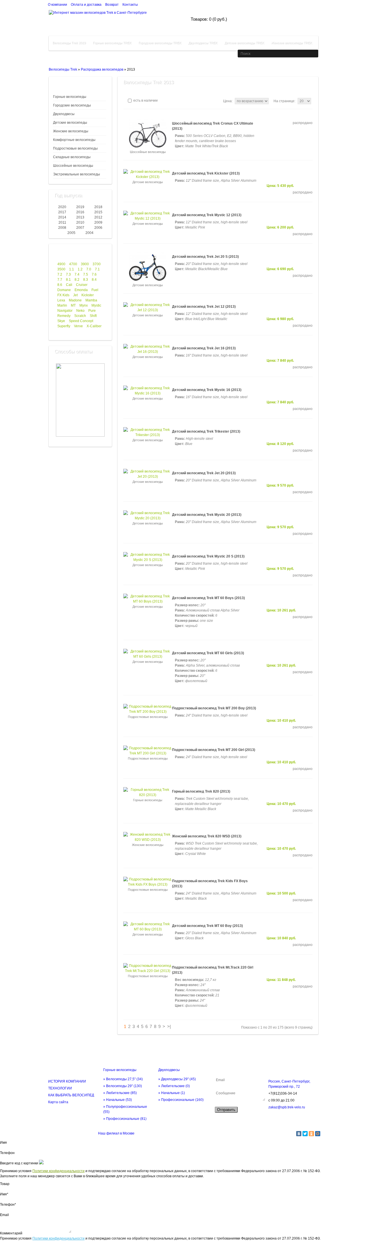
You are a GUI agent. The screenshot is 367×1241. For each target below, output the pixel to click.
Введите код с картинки (19, 1163)
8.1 (68, 280)
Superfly (63, 326)
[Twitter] (305, 1133)
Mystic (96, 305)
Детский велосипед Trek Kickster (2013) (206, 173)
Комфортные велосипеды (74, 140)
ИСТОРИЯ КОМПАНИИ (67, 1081)
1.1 (71, 269)
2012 (98, 217)
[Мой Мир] (317, 1133)
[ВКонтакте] (298, 1133)
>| (169, 1026)
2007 (80, 228)
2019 (80, 207)
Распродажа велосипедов (102, 69)
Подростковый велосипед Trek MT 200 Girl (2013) (213, 750)
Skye (61, 321)
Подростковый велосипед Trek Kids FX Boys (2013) (210, 883)
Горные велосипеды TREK (112, 42)
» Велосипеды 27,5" (123, 1079)
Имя (3, 1143)
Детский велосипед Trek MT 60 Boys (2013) (208, 598)
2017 (62, 212)
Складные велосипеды (72, 157)
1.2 (80, 269)
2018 (98, 207)
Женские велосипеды (70, 131)
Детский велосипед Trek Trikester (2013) (206, 431)
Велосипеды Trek (63, 69)
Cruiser (81, 285)
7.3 (68, 274)
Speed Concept (81, 321)
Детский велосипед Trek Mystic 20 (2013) (206, 515)
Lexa (61, 300)
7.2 (59, 274)
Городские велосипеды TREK (159, 42)
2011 (62, 222)
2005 (71, 233)
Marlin (62, 305)
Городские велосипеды (72, 105)
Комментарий (11, 1233)
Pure (92, 311)
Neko (80, 311)
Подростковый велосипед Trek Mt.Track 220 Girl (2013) (212, 970)
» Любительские (120, 1093)
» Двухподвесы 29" (177, 1079)
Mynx (83, 305)
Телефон (7, 1153)
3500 (61, 269)
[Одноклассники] (311, 1133)
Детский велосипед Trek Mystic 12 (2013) (206, 215)
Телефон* (8, 1205)
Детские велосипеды (70, 123)
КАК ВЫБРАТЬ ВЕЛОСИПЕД (71, 1095)
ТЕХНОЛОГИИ (60, 1088)
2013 (80, 217)
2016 (80, 212)
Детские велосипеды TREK (244, 42)
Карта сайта (58, 1102)
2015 (98, 212)
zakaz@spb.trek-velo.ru (286, 1107)
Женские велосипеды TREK (291, 42)
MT (73, 305)
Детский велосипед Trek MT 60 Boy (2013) (207, 926)
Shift (93, 316)
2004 (89, 233)
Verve (78, 326)
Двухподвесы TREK (202, 42)
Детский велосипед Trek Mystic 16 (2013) (206, 390)
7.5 (85, 274)
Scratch (80, 316)
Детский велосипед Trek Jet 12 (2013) (204, 307)
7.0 (88, 269)
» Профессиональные (125, 1119)
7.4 (77, 274)
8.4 (94, 280)
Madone (75, 300)
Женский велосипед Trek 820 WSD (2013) (206, 836)
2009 (98, 222)
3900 (85, 264)
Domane (64, 290)
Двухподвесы (64, 114)
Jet (75, 295)
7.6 (94, 274)
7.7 (59, 280)
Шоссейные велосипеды (73, 166)
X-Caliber (94, 326)
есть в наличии (145, 100)
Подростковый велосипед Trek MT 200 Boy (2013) (214, 708)
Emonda (81, 290)
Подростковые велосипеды (75, 148)
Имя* (4, 1194)
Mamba (91, 300)
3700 (97, 264)
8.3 (85, 280)
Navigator (65, 311)
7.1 (97, 269)
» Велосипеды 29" (122, 1086)
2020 (62, 207)
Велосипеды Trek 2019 (69, 42)
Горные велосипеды (69, 97)
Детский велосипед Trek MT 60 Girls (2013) (208, 653)
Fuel (94, 290)
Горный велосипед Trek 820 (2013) (201, 791)
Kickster (87, 295)
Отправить (226, 1110)
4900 (61, 264)
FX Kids (63, 295)
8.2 (77, 280)
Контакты (130, 5)
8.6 (59, 285)
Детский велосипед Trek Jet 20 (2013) (204, 473)
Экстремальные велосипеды (76, 174)
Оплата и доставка (86, 5)
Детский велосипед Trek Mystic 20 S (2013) (208, 556)
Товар (4, 1184)
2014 (62, 217)
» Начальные (117, 1100)
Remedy (64, 316)
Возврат (112, 5)
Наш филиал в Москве (116, 1133)
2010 (80, 222)
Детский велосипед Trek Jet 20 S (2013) (205, 257)
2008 (62, 228)
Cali (69, 285)
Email (4, 1215)
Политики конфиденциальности (58, 1171)
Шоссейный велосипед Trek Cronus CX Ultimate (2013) (212, 126)
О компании (57, 5)
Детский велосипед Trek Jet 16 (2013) (204, 348)
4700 (73, 264)
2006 (98, 228)
